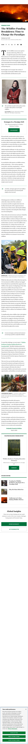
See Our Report (14, 130)
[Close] (25, 709)
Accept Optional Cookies (14, 740)
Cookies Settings (14, 732)
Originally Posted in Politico (14, 428)
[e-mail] (21, 45)
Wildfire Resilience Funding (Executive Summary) (14, 459)
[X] (8, 45)
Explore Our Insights (14, 524)
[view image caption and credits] (26, 20)
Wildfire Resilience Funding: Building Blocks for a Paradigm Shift (13, 344)
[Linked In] (11, 45)
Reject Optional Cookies (14, 736)
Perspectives (5, 25)
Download (14, 467)
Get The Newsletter (14, 529)
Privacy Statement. (12, 728)
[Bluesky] (17, 45)
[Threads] (14, 45)
